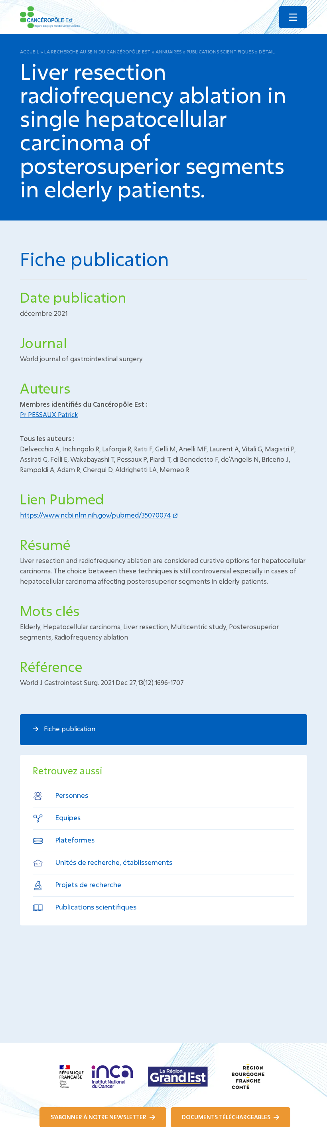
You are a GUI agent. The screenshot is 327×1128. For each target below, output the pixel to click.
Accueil (29, 51)
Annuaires (168, 51)
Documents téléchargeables (227, 1117)
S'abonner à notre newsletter (99, 1117)
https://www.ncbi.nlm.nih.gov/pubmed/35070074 (95, 515)
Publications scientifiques (220, 51)
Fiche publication (68, 728)
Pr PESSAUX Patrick (49, 414)
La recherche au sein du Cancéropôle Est (97, 51)
